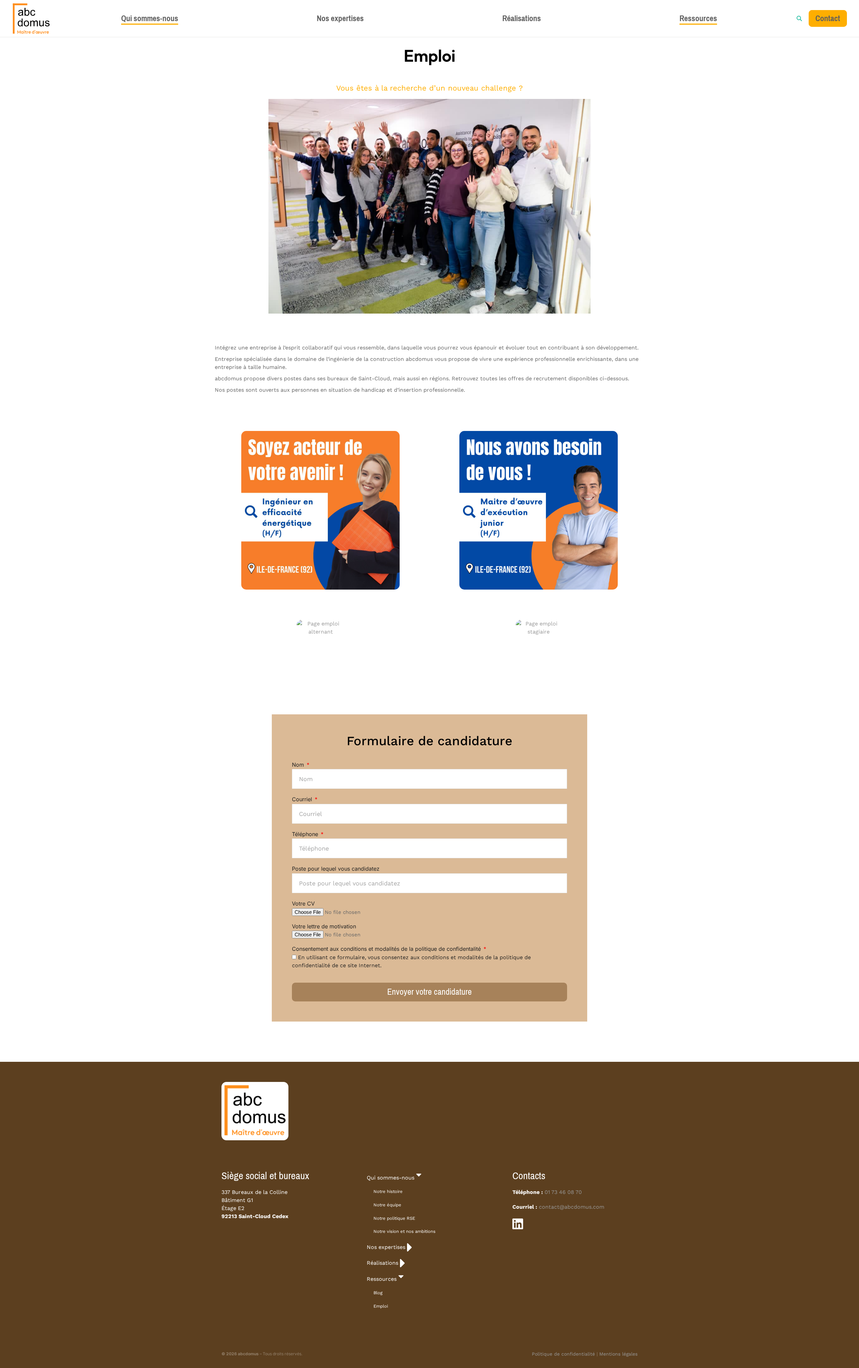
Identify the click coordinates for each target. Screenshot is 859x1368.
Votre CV (303, 903)
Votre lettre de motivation (324, 926)
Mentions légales (618, 1354)
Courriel (303, 799)
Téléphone (306, 834)
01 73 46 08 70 (563, 1192)
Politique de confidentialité (563, 1354)
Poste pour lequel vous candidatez (336, 868)
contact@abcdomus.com (571, 1207)
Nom (299, 764)
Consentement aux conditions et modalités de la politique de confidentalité (387, 948)
